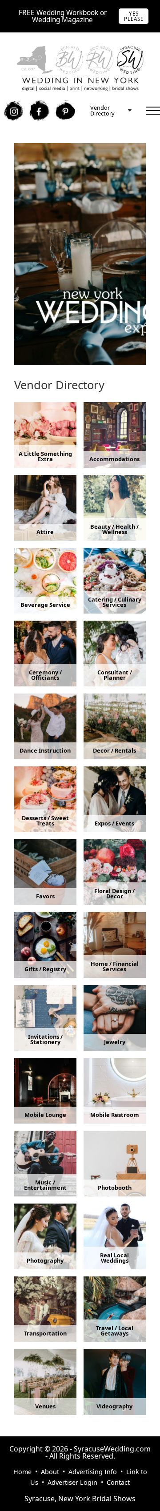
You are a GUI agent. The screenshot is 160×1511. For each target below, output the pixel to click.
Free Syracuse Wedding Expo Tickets (75, 147)
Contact (118, 1482)
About (50, 1471)
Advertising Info (92, 1471)
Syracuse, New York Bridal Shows (80, 1498)
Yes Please (134, 16)
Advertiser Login (72, 1482)
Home (22, 1471)
